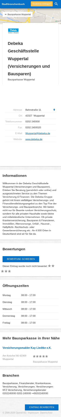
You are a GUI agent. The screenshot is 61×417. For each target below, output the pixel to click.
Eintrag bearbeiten (41, 407)
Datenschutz (46, 413)
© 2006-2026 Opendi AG (14, 413)
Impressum (33, 413)
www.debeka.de (33, 139)
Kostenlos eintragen (42, 4)
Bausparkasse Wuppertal (19, 14)
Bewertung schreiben (21, 259)
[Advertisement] (32, 96)
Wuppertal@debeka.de (37, 133)
